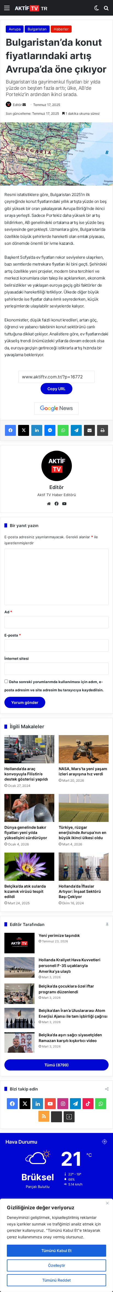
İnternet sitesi (16, 658)
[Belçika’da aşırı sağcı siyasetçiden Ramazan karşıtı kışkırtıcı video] (19, 1042)
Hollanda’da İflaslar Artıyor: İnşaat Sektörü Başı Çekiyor (80, 891)
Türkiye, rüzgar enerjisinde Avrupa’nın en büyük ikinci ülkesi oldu (82, 832)
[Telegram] (76, 430)
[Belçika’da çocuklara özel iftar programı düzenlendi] (19, 993)
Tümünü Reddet (56, 1280)
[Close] (107, 1203)
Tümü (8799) (56, 1065)
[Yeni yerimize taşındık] (19, 943)
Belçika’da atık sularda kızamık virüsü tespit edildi (25, 891)
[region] (56, 1245)
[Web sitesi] (49, 503)
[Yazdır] (102, 430)
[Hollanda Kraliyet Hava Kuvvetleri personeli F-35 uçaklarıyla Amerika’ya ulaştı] (19, 967)
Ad (8, 612)
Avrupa (15, 29)
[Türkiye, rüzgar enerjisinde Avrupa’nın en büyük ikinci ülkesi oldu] (84, 808)
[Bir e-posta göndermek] (24, 105)
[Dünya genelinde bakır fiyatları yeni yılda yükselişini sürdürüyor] (29, 808)
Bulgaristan (37, 29)
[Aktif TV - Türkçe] (31, 8)
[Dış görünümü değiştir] (96, 10)
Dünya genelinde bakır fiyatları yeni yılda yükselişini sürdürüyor (25, 832)
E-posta (12, 635)
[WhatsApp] (63, 430)
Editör (17, 105)
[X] (23, 430)
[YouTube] (64, 503)
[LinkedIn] (36, 430)
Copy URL (56, 388)
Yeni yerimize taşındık (59, 935)
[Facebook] (10, 430)
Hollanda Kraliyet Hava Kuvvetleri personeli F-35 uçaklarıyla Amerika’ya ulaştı (69, 965)
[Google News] (56, 408)
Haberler (61, 29)
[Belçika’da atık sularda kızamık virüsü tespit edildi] (29, 867)
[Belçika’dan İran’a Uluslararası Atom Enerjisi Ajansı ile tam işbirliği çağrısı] (19, 1018)
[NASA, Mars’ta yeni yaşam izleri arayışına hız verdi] (84, 749)
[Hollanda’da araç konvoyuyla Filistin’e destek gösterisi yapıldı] (29, 749)
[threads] (69, 1116)
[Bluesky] (56, 1116)
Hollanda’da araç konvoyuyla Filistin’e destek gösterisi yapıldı (26, 773)
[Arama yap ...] (106, 10)
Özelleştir (56, 1265)
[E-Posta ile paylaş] (89, 430)
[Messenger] (49, 430)
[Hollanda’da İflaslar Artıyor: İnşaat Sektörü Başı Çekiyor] (84, 867)
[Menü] (7, 10)
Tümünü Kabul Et (56, 1250)
